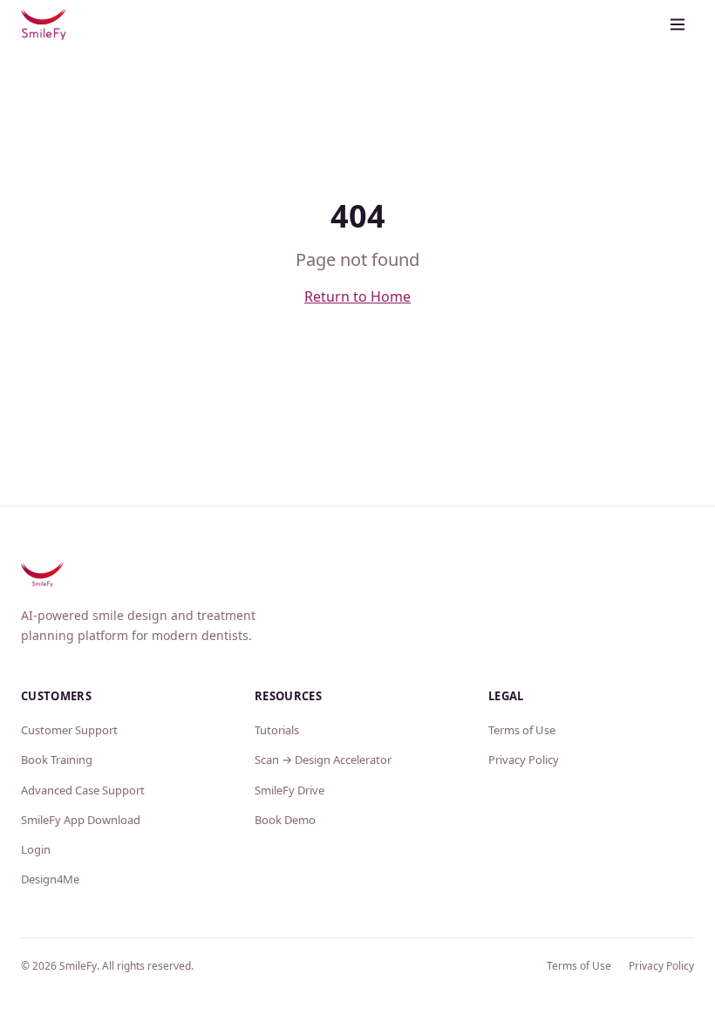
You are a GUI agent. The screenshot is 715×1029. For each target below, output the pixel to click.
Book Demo (285, 820)
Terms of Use (521, 730)
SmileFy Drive (289, 790)
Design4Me (50, 879)
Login (36, 849)
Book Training (56, 759)
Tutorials (277, 730)
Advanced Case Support (83, 790)
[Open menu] (677, 24)
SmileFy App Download (80, 820)
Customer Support (69, 730)
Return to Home (357, 296)
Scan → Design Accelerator (323, 759)
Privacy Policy (523, 759)
